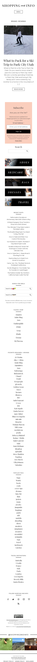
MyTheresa (18, 341)
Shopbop (18, 449)
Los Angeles (18, 577)
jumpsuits (18, 507)
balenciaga (18, 371)
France (18, 566)
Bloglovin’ (29, 599)
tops (18, 540)
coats (18, 486)
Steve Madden (18, 454)
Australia (18, 560)
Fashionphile (18, 323)
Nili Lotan (18, 427)
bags (18, 478)
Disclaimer (30, 661)
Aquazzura (19, 365)
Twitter (13, 599)
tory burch (18, 460)
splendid (18, 451)
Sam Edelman (18, 446)
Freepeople (18, 382)
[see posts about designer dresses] (18, 196)
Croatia (18, 563)
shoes (18, 523)
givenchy (18, 384)
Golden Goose (18, 387)
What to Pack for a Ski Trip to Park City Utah (18, 62)
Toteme (18, 338)
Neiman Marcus (18, 425)
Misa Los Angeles (18, 416)
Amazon (19, 315)
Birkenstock (18, 373)
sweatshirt (18, 534)
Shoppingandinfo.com (12, 620)
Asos (18, 320)
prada (18, 433)
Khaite (18, 334)
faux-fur (18, 494)
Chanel (18, 376)
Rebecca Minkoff (18, 435)
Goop (19, 331)
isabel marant (18, 400)
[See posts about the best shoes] (18, 166)
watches (19, 548)
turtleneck (19, 545)
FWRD (18, 327)
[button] (6, 644)
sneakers (18, 526)
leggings (18, 510)
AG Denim (18, 357)
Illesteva (18, 395)
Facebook (8, 599)
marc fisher (18, 414)
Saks (18, 443)
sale (18, 515)
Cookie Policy (20, 661)
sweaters (18, 532)
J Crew (18, 403)
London (18, 574)
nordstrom (18, 430)
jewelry (18, 505)
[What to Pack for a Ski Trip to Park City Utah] (18, 54)
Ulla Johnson (18, 462)
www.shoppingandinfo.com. (23, 626)
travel (18, 542)
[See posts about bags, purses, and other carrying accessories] (18, 186)
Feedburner (18, 603)
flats (18, 497)
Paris (18, 571)
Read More (18, 89)
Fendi (18, 379)
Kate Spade (18, 408)
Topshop (18, 457)
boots (18, 483)
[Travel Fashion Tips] (18, 206)
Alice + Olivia (18, 360)
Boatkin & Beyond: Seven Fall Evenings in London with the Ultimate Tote (18, 248)
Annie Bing (18, 363)
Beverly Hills (18, 579)
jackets (18, 499)
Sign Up (18, 131)
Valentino (18, 465)
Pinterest (18, 599)
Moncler (18, 422)
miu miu (18, 419)
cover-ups (18, 488)
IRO (18, 398)
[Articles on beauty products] (18, 176)
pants (18, 513)
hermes (18, 392)
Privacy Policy (18, 140)
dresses (18, 491)
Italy (18, 568)
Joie (18, 406)
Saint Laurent (18, 441)
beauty (18, 480)
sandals (18, 518)
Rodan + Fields (18, 438)
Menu (18, 12)
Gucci (18, 390)
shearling (18, 521)
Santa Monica (18, 582)
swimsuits (18, 537)
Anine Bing (18, 317)
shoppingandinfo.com (18, 657)
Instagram (24, 599)
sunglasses (18, 529)
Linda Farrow (18, 411)
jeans (18, 502)
